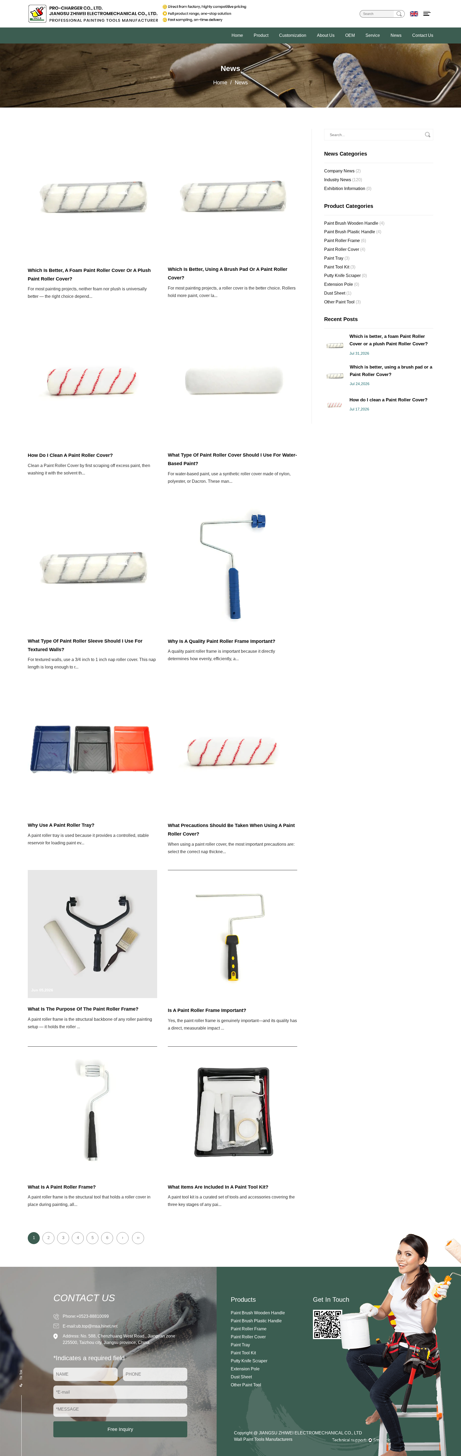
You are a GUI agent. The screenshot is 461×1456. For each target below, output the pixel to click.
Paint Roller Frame (345, 240)
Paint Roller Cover (344, 249)
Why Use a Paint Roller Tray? (61, 825)
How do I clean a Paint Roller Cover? (70, 455)
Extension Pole (341, 284)
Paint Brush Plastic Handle (352, 232)
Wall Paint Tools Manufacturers (263, 1439)
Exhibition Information (347, 188)
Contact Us (422, 35)
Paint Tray (336, 258)
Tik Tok (21, 1375)
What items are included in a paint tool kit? (218, 1187)
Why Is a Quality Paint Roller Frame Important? (221, 641)
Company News (342, 171)
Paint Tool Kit (339, 267)
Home (237, 35)
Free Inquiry (120, 1429)
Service (372, 35)
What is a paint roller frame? (62, 1187)
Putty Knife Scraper (345, 275)
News (396, 35)
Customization (292, 35)
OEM (350, 35)
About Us (326, 35)
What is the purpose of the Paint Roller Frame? (83, 1009)
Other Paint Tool (342, 302)
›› (138, 1237)
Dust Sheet (337, 293)
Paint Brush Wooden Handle (278, 42)
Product (261, 35)
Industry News (343, 179)
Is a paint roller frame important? (207, 1010)
